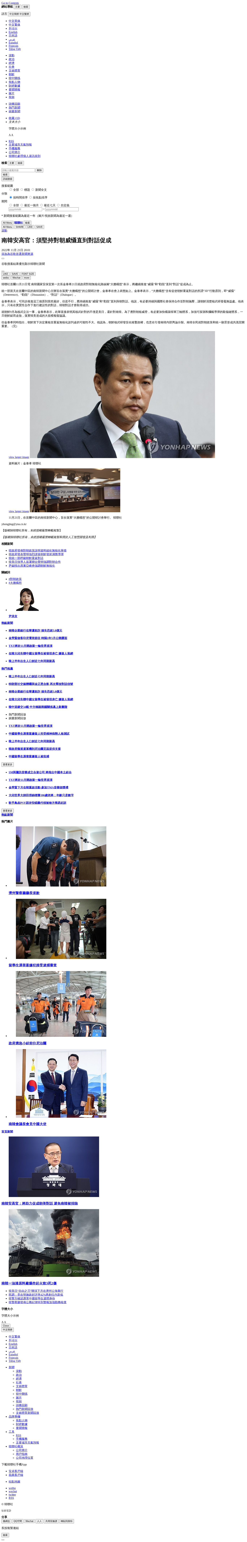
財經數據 (14, 85)
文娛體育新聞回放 (27, 1412)
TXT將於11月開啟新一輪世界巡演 (30, 645)
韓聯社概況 (16, 1446)
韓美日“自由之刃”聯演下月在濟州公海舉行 (36, 1290)
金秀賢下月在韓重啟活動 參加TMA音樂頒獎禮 (38, 787)
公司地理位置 (24, 1457)
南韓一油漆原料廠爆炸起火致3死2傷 (29, 1283)
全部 (16, 189)
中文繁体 (14, 1336)
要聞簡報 (14, 89)
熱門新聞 (14, 107)
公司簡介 (14, 152)
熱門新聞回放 (24, 1409)
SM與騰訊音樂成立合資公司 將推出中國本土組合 (40, 772)
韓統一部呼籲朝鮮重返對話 (26, 558)
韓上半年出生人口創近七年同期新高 (32, 661)
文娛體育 (14, 70)
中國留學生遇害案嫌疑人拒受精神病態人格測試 (39, 733)
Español (13, 1354)
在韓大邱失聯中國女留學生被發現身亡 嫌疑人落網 (41, 653)
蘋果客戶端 (16, 1474)
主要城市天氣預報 (20, 144)
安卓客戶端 (16, 1471)
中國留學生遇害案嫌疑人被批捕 (29, 756)
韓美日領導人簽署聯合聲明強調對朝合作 (35, 561)
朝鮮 (11, 74)
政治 (11, 59)
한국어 (13, 1340)
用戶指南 (21, 1453)
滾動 (11, 55)
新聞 (11, 1367)
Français (13, 1357)
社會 (11, 66)
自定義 (65, 205)
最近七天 (50, 205)
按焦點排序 (40, 197)
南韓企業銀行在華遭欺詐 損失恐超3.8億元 (35, 630)
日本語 (13, 1347)
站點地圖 (14, 1481)
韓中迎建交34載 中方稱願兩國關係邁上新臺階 (38, 706)
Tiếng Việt (15, 1360)
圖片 (11, 93)
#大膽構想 (15, 582)
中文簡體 (7, 1329)
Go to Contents (10, 3)
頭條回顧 (14, 103)
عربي (12, 1351)
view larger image (19, 457)
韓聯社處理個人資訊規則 (25, 156)
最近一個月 (31, 205)
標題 (27, 189)
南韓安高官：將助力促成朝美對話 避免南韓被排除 (39, 1203)
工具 (11, 1431)
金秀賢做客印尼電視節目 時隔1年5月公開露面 (38, 638)
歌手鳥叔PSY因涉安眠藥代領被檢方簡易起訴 (37, 802)
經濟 (11, 62)
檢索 (5, 174)
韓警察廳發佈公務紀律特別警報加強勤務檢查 (38, 1302)
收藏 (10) (14, 118)
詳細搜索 (7, 179)
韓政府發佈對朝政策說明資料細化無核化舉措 (38, 550)
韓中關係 (14, 78)
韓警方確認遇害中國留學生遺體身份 (32, 1298)
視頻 (11, 97)
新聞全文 (41, 189)
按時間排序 (20, 197)
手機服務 (14, 148)
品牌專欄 (14, 1416)
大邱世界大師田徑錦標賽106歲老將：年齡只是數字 (41, 795)
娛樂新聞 (14, 111)
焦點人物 (14, 81)
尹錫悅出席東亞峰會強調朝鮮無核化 (32, 565)
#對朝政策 (15, 579)
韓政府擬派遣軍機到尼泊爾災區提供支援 (35, 748)
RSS (11, 141)
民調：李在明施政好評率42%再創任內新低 (36, 1294)
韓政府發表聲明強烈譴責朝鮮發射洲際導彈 (36, 554)
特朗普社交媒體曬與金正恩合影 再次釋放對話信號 (41, 683)
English (13, 1343)
